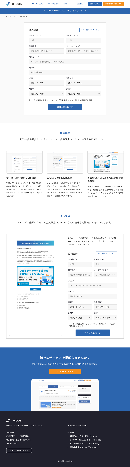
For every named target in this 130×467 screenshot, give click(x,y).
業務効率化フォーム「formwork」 (85, 447)
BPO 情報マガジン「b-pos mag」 (85, 443)
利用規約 (63, 100)
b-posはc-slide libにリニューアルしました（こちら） (64, 11)
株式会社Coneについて (78, 425)
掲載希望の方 (95, 4)
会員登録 (80, 4)
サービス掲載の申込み (65, 371)
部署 (31, 89)
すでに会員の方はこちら (90, 30)
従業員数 (70, 78)
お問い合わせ (12, 443)
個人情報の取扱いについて (44, 100)
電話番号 (33, 46)
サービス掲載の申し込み (19, 450)
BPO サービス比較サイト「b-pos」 (86, 440)
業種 (31, 78)
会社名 (32, 68)
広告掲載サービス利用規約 (17, 436)
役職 (68, 89)
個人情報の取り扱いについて (18, 440)
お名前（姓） (35, 35)
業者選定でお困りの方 (113, 4)
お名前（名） (72, 35)
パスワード (34, 57)
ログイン (66, 4)
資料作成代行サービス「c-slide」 (84, 436)
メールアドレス (73, 46)
